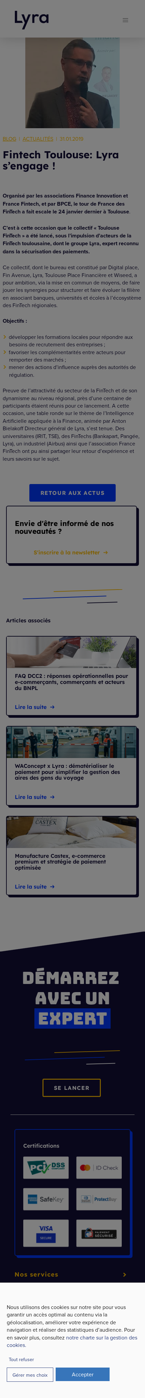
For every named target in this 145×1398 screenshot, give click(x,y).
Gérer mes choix (30, 1374)
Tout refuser (21, 1359)
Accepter (82, 1374)
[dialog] (72, 1340)
